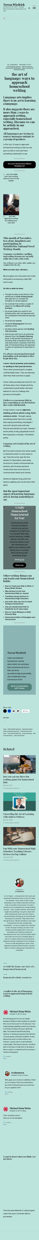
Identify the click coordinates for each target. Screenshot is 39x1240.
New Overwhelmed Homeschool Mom (23, 68)
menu (34, 5)
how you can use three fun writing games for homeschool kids (18, 779)
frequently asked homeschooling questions (17, 730)
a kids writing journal (24, 296)
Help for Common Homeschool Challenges (19, 67)
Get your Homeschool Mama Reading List (19, 165)
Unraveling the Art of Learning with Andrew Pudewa (18, 815)
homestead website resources (17, 977)
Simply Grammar (26, 336)
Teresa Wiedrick (14, 4)
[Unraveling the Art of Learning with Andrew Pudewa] (19, 802)
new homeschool (19, 735)
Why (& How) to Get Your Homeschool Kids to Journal (16, 592)
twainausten (14, 64)
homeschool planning (14, 733)
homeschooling (27, 733)
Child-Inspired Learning (14, 66)
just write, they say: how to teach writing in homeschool (18, 603)
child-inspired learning (14, 729)
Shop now (19, 565)
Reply (5, 1058)
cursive (19, 321)
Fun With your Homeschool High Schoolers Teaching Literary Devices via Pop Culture (19, 851)
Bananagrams (18, 324)
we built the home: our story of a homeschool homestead (18, 967)
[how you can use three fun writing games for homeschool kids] (19, 764)
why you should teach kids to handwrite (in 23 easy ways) (17, 608)
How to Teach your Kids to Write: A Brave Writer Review (19, 587)
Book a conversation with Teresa (19, 687)
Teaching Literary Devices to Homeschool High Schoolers (17, 597)
